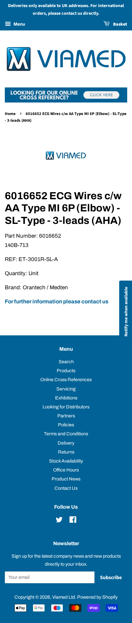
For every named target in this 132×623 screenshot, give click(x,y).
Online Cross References (66, 379)
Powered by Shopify (97, 597)
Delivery (66, 443)
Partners (66, 415)
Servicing (66, 388)
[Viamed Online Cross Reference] (66, 101)
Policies (66, 424)
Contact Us (66, 488)
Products (66, 370)
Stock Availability (66, 460)
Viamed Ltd (63, 597)
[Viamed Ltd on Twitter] (59, 520)
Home (10, 114)
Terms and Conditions (66, 433)
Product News (66, 478)
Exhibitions (66, 397)
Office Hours (66, 469)
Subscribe (111, 577)
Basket (119, 24)
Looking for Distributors (66, 406)
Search (66, 361)
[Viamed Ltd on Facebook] (73, 520)
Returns (66, 452)
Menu (18, 24)
